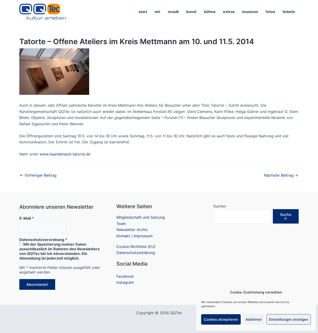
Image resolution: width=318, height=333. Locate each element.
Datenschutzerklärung (135, 252)
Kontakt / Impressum (134, 236)
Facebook (125, 276)
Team (121, 223)
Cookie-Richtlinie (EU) (136, 246)
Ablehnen (254, 319)
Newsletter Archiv (132, 229)
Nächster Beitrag (281, 175)
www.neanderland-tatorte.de (65, 154)
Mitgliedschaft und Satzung (140, 217)
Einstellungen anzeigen (288, 319)
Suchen (219, 206)
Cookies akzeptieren (221, 319)
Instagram (125, 282)
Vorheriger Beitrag (38, 175)
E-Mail (26, 218)
